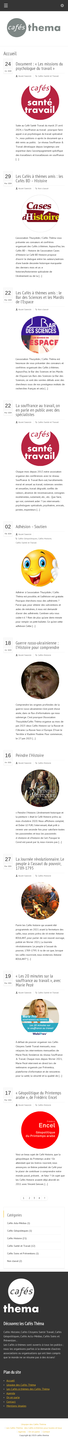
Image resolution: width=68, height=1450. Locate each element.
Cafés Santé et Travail (48, 76)
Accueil (10, 1380)
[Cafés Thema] (34, 38)
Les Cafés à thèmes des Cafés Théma (28, 1389)
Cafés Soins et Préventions (21, 1253)
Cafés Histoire (44, 538)
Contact (11, 1401)
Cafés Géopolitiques (27, 538)
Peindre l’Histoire (30, 755)
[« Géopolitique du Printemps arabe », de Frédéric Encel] (40, 1145)
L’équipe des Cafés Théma (21, 1384)
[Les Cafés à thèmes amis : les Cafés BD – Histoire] (40, 228)
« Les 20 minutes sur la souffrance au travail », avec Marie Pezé (38, 980)
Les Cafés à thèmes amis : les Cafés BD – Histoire (39, 178)
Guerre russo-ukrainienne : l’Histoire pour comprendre (37, 645)
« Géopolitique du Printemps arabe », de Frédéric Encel (38, 1095)
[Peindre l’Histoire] (40, 803)
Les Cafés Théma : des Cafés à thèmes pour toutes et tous (34, 1428)
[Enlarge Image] (40, 87)
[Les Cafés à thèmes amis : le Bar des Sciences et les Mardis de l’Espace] (40, 349)
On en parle (13, 1397)
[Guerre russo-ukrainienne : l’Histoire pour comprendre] (40, 695)
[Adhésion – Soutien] (40, 582)
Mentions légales (16, 1405)
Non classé (43, 188)
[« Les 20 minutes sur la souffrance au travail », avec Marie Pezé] (40, 1032)
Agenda (10, 1393)
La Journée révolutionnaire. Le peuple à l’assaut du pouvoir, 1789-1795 (40, 863)
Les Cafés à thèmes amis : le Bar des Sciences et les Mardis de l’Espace (40, 297)
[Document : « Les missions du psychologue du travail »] (40, 116)
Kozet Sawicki (24, 76)
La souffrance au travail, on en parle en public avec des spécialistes (38, 410)
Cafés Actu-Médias (17, 1223)
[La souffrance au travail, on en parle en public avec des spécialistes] (40, 462)
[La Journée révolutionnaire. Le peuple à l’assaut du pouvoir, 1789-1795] (40, 915)
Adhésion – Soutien (31, 526)
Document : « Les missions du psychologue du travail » (39, 66)
